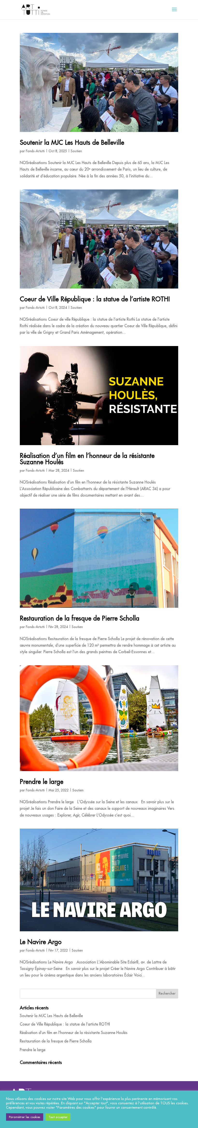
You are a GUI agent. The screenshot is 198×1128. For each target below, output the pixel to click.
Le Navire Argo (41, 942)
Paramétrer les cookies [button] (24, 1117)
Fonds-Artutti (35, 151)
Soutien (76, 151)
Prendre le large (41, 781)
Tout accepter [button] (58, 1117)
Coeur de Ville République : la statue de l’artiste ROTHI (95, 299)
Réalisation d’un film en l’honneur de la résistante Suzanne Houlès (87, 458)
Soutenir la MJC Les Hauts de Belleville (72, 142)
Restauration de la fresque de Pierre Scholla (79, 618)
